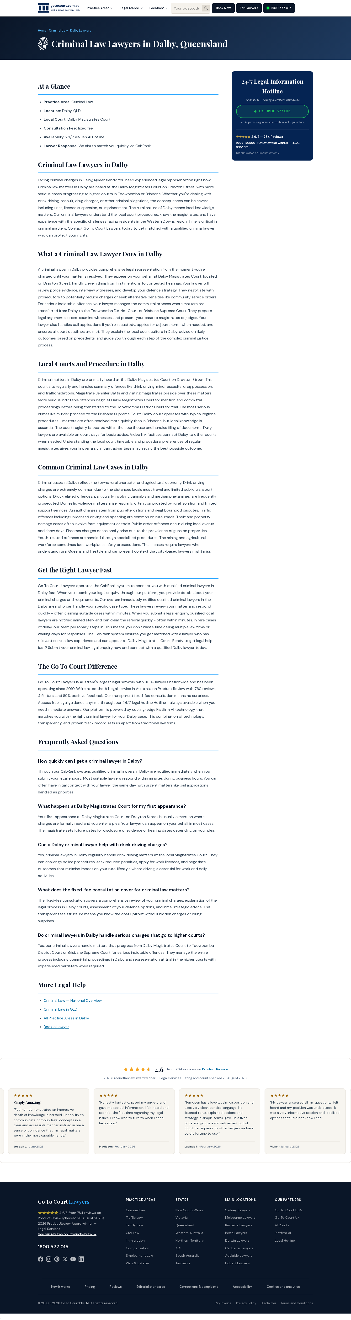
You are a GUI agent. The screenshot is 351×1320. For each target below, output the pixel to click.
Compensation (137, 1248)
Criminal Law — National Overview (73, 1000)
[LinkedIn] (81, 1260)
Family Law (134, 1225)
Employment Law (139, 1255)
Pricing (90, 1287)
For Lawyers (249, 8)
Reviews (116, 1287)
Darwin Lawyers (237, 1240)
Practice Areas (98, 8)
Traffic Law (134, 1217)
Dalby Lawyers (80, 30)
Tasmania (183, 1263)
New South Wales (189, 1210)
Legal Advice (129, 8)
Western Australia (189, 1233)
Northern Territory (190, 1240)
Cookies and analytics (283, 1287)
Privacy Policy (246, 1303)
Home (42, 30)
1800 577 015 (281, 8)
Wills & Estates (137, 1263)
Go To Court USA (288, 1210)
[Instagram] (48, 1260)
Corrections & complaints (199, 1287)
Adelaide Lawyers (238, 1255)
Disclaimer (268, 1303)
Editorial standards (151, 1287)
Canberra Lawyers (239, 1248)
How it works (60, 1287)
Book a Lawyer (56, 1026)
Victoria (182, 1217)
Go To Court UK (287, 1217)
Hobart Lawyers (237, 1263)
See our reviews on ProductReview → (258, 153)
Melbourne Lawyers (240, 1217)
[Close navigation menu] (0, 1318)
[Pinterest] (56, 1260)
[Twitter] (65, 1260)
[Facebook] (40, 1260)
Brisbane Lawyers (238, 1225)
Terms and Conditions (297, 1303)
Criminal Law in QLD (60, 1009)
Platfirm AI (283, 1233)
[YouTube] (73, 1260)
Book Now (223, 8)
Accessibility (242, 1287)
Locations (157, 8)
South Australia (188, 1255)
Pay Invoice (223, 1303)
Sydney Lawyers (237, 1210)
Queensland (185, 1225)
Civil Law (132, 1233)
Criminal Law (58, 30)
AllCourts (282, 1225)
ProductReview (215, 1069)
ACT (179, 1248)
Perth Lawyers (236, 1233)
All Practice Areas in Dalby (66, 1018)
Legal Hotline (285, 1240)
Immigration (135, 1240)
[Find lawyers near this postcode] (206, 8)
